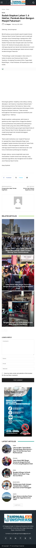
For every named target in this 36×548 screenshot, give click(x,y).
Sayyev (8, 24)
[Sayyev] (3, 24)
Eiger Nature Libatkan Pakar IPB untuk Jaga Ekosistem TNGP (22, 497)
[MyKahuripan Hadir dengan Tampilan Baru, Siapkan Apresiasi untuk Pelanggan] (7, 485)
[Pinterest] (20, 538)
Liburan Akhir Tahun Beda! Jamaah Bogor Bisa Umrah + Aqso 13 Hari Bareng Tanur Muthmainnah (18, 250)
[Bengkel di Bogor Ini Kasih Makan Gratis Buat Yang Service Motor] (18, 309)
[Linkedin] (15, 538)
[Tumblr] (25, 538)
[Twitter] (30, 538)
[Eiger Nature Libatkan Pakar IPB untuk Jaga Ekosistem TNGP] (7, 497)
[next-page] (6, 330)
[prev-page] (3, 330)
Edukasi (17, 282)
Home (3, 9)
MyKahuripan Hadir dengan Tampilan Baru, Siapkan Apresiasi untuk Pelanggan (22, 485)
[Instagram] (10, 538)
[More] (27, 177)
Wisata (14, 494)
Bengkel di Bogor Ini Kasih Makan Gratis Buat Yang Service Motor (18, 323)
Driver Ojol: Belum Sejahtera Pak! (28, 189)
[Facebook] (5, 538)
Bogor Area (16, 482)
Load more (17, 505)
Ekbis (18, 246)
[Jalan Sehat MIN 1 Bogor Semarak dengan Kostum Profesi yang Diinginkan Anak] (18, 273)
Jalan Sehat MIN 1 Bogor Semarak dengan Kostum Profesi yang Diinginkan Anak (18, 286)
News (7, 9)
